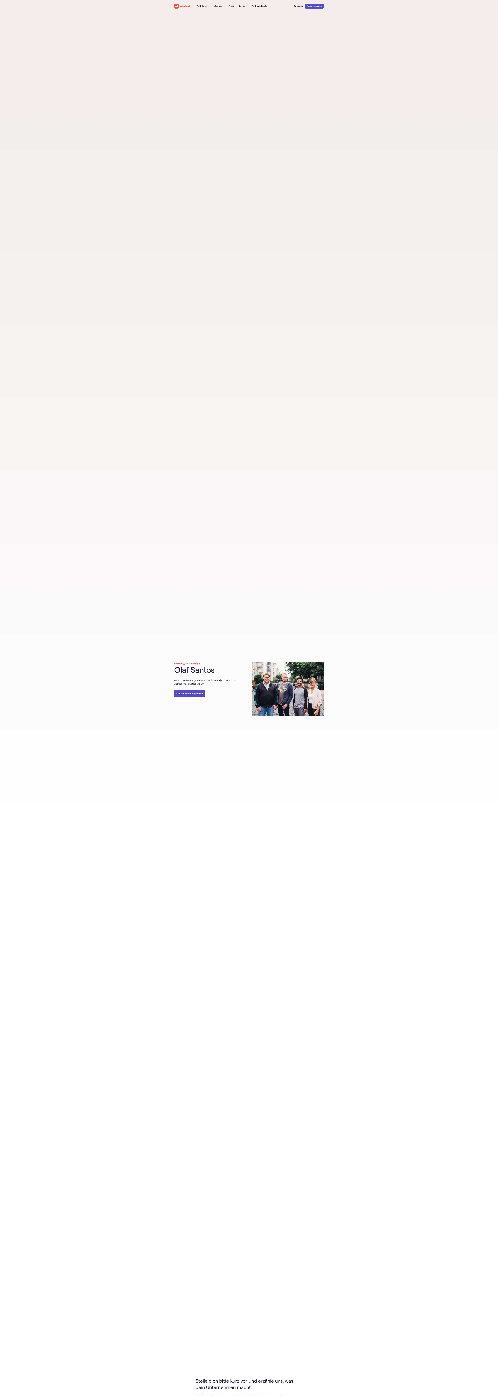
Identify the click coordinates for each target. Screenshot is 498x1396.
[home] (182, 6)
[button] (203, 6)
